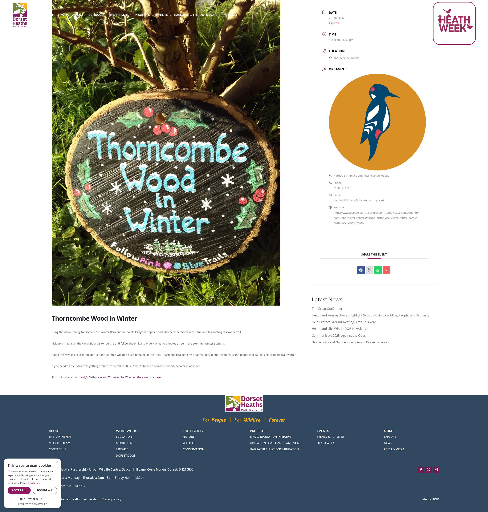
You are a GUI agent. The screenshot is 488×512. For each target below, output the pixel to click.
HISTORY (188, 436)
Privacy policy (111, 499)
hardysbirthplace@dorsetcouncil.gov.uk (359, 200)
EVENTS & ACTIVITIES (330, 436)
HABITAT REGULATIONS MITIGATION (274, 449)
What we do (71, 15)
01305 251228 (342, 188)
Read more (34, 482)
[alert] (32, 483)
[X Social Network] (369, 270)
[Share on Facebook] (361, 270)
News (228, 15)
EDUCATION (124, 436)
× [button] (56, 462)
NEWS (388, 443)
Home (37, 15)
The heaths (119, 15)
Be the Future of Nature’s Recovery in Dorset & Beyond (351, 342)
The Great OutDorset (327, 309)
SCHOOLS (95, 15)
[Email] (386, 270)
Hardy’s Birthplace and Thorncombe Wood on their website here (120, 377)
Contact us (57, 449)
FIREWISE (122, 449)
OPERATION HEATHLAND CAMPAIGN (274, 443)
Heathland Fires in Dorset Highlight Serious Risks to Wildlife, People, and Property (370, 315)
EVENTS (162, 15)
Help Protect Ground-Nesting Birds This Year (344, 322)
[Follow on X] (428, 470)
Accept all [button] (19, 490)
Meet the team (59, 443)
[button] (32, 499)
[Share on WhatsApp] (378, 270)
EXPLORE (390, 436)
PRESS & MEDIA (394, 449)
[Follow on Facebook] (421, 470)
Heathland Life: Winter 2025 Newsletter (340, 329)
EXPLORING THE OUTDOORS (195, 15)
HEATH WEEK (325, 443)
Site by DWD (430, 499)
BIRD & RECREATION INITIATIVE (270, 436)
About (49, 15)
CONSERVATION (193, 449)
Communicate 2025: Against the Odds (339, 335)
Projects (142, 15)
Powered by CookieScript (32, 504)
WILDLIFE (189, 443)
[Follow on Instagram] (436, 470)
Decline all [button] (45, 490)
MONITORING (125, 443)
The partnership (61, 436)
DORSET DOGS (125, 455)
